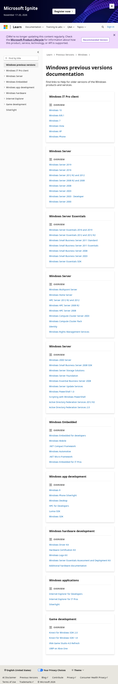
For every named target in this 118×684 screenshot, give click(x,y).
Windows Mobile (57, 440)
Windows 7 (54, 120)
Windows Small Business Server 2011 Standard (73, 240)
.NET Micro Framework (60, 456)
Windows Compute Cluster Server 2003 (69, 316)
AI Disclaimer (9, 677)
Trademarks (26, 681)
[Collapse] (38, 52)
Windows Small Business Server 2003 (68, 256)
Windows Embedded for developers (67, 435)
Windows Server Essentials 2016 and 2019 (70, 230)
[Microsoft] (6, 27)
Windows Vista (56, 126)
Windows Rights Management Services (69, 331)
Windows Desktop (58, 500)
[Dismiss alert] (111, 6)
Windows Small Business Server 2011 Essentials (73, 245)
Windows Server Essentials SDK (65, 261)
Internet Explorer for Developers (66, 594)
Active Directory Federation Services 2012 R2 (72, 402)
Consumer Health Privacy (93, 677)
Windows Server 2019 (60, 164)
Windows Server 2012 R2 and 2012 (67, 175)
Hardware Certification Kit (62, 550)
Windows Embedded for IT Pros (65, 462)
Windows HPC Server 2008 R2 (64, 305)
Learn (49, 54)
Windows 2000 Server (60, 360)
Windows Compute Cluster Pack (65, 321)
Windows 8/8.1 (56, 115)
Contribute (57, 677)
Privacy (70, 677)
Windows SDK (56, 516)
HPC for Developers (59, 506)
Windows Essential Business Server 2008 (70, 381)
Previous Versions (65, 54)
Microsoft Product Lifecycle (27, 39)
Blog (44, 677)
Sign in (110, 26)
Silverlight (54, 604)
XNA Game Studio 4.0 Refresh (64, 643)
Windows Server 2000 (60, 201)
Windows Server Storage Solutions (67, 370)
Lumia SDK (54, 511)
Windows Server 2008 (60, 185)
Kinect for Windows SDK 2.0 (63, 632)
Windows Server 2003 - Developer (66, 196)
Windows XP (55, 131)
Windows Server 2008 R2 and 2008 (67, 180)
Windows (82, 54)
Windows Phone (57, 136)
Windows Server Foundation (63, 375)
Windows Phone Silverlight (63, 495)
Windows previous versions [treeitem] (20, 64)
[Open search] (103, 27)
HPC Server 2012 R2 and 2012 (64, 300)
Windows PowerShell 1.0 (61, 391)
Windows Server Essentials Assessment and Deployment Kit (80, 560)
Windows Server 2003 (60, 191)
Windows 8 (54, 490)
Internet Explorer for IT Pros (63, 599)
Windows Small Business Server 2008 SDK (70, 365)
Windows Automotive (60, 451)
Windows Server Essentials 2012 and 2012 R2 (72, 235)
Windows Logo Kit (58, 555)
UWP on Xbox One (58, 648)
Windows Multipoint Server (63, 289)
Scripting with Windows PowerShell (67, 397)
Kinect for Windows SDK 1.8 (63, 638)
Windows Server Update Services (66, 386)
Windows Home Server (60, 295)
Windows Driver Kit (59, 544)
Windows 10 (55, 110)
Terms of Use (9, 681)
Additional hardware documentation (68, 565)
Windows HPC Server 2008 (62, 310)
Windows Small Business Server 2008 (68, 250)
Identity (53, 326)
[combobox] (21, 58)
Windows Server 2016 (60, 170)
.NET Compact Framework (62, 446)
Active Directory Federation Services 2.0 (69, 407)
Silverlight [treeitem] (11, 109)
